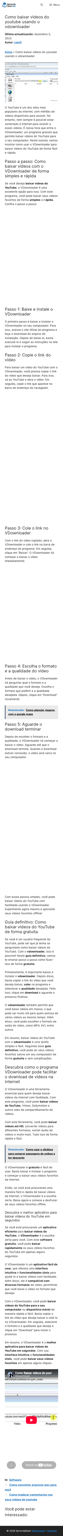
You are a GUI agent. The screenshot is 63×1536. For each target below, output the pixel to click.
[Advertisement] (31, 241)
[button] (41, 5)
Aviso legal (38, 1530)
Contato (52, 1530)
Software (15, 1480)
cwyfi (18, 42)
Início (8, 52)
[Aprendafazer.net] (9, 5)
